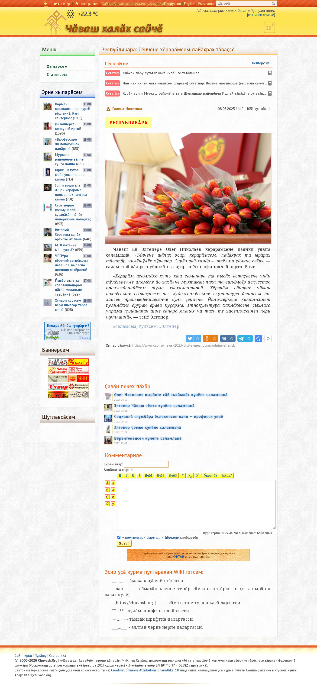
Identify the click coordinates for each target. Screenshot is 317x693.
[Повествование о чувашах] (58, 364)
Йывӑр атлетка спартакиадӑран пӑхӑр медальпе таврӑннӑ (68, 287)
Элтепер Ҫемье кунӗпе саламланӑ (147, 427)
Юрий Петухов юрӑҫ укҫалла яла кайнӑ (69, 175)
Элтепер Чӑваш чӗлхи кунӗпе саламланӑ (154, 405)
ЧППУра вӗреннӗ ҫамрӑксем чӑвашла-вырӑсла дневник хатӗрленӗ (71, 263)
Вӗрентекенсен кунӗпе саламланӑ (148, 438)
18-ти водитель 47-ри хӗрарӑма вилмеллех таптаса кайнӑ (71, 192)
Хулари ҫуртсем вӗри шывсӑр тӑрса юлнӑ (71, 305)
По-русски (172, 3)
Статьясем (57, 74)
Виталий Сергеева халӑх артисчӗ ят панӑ (68, 235)
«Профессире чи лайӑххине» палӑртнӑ (67, 144)
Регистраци (86, 3)
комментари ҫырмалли (152, 537)
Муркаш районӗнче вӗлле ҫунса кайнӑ (69, 159)
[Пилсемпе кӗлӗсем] (58, 381)
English (189, 3)
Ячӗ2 (161, 476)
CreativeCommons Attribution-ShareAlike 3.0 (145, 670)
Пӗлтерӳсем (116, 63)
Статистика (57, 656)
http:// (227, 476)
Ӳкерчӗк (210, 476)
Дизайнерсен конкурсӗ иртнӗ (68, 126)
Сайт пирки (23, 656)
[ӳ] (112, 505)
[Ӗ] (107, 491)
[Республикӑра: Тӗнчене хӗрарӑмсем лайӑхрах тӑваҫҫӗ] (258, 338)
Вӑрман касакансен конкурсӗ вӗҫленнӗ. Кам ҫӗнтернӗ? (72, 111)
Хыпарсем (57, 66)
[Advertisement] (188, 363)
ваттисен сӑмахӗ (261, 15)
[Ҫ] (107, 498)
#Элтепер (169, 326)
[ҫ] (112, 498)
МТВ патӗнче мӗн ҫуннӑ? (65, 247)
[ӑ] (112, 484)
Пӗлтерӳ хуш (262, 63)
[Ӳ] (107, 505)
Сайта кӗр (60, 3)
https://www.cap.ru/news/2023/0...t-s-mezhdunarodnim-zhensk (183, 345)
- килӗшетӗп (160, 537)
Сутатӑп (112, 73)
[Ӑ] (107, 484)
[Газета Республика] (58, 397)
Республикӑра (129, 123)
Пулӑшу (40, 656)
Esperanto (206, 3)
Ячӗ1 (148, 476)
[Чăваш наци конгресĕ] (78, 381)
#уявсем (148, 326)
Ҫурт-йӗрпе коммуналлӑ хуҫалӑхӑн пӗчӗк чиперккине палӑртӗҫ (73, 212)
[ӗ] (112, 491)
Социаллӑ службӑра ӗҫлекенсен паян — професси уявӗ (168, 416)
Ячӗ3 (173, 476)
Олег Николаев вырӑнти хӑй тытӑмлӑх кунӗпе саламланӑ (171, 394)
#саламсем (124, 326)
